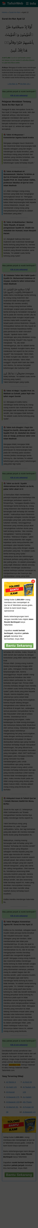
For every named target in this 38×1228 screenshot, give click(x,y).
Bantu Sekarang (19, 645)
